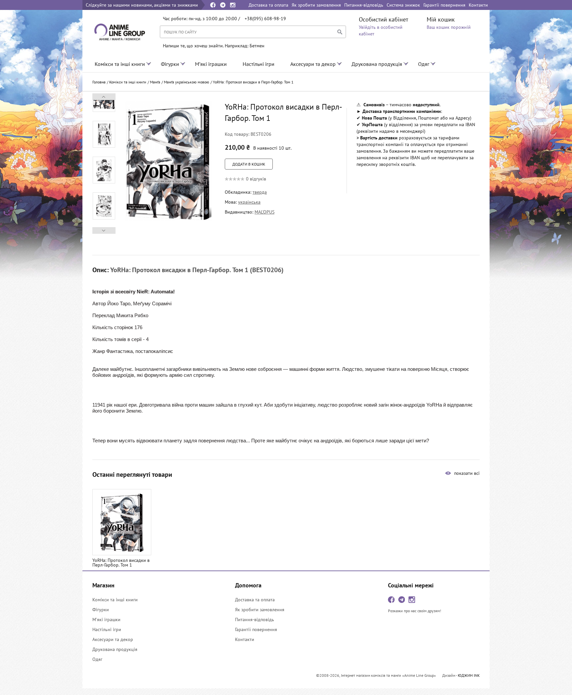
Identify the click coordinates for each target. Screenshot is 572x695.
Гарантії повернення (256, 629)
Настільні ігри (258, 64)
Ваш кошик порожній (449, 27)
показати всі (467, 473)
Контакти (244, 639)
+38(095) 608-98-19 (265, 19)
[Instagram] (233, 5)
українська (249, 202)
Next (104, 97)
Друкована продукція (377, 64)
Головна (99, 81)
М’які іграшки (211, 64)
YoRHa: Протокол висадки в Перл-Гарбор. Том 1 (253, 81)
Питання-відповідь (254, 619)
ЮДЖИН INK (469, 675)
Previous (104, 230)
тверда (260, 192)
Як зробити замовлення (259, 610)
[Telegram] (223, 5)
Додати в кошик (248, 164)
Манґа (155, 81)
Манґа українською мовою (186, 81)
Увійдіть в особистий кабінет (381, 30)
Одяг (423, 64)
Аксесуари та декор (313, 64)
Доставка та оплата (255, 600)
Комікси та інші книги (120, 64)
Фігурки (170, 64)
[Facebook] (213, 5)
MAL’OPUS (264, 212)
